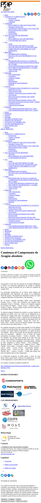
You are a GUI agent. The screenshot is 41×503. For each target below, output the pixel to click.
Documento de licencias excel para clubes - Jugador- (24, 219)
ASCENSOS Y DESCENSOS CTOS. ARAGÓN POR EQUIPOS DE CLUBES (23, 146)
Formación (8, 224)
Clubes (7, 176)
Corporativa (12, 193)
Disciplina (8, 234)
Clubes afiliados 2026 (14, 187)
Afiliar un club (12, 188)
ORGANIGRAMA (14, 192)
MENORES (8, 170)
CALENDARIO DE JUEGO (17, 158)
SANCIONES (12, 151)
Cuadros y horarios (14, 137)
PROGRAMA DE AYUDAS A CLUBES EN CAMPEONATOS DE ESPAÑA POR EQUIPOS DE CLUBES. (23, 179)
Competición (8, 141)
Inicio (6, 132)
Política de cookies (10, 468)
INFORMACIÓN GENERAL (17, 171)
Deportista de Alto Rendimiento (17, 200)
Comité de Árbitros (14, 195)
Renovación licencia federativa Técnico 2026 (22, 217)
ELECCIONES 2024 (11, 243)
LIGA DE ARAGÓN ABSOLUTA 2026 (20, 163)
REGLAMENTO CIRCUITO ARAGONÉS (22, 142)
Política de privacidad (11, 464)
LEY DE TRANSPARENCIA (14, 241)
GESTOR (11, 154)
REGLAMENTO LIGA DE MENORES (20, 156)
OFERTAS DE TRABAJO (13, 238)
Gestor (10, 161)
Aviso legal (8, 461)
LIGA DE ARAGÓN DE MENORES (16, 153)
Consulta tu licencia (14, 221)
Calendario (11, 139)
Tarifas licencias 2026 (14, 209)
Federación (8, 190)
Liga (6, 159)
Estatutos (11, 197)
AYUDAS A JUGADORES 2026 (15, 239)
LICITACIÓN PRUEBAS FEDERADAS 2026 (23, 183)
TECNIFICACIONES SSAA (14, 236)
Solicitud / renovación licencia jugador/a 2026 (22, 210)
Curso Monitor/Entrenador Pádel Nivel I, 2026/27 (23, 227)
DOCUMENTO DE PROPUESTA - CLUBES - (23, 185)
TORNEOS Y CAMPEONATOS (15, 134)
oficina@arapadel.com (7, 454)
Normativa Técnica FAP (15, 144)
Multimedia (8, 231)
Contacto (7, 233)
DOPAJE (11, 202)
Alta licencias (12, 212)
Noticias (7, 244)
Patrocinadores (12, 198)
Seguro (7, 229)
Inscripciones (12, 135)
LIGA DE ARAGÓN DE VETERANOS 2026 (22, 164)
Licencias (7, 204)
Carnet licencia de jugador (16, 222)
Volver (3, 371)
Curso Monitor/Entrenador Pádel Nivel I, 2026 (22, 226)
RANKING (12, 149)
